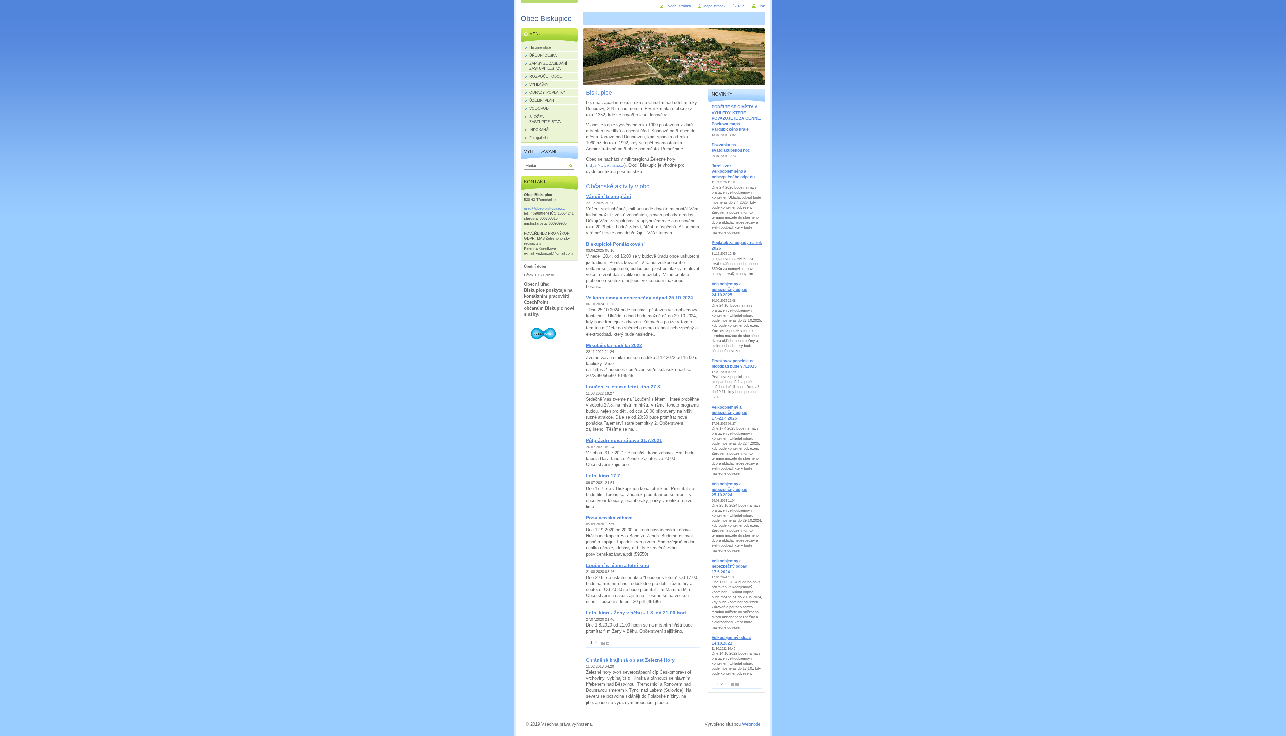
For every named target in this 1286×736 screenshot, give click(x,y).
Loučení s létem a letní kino (617, 565)
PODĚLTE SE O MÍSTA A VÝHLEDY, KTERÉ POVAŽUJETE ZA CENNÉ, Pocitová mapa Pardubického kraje (736, 118)
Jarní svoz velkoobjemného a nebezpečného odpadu (733, 171)
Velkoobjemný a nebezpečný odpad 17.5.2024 (729, 566)
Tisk (761, 6)
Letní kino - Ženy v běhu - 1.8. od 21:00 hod (636, 612)
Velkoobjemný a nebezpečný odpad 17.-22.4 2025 (729, 413)
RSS (741, 6)
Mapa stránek (714, 6)
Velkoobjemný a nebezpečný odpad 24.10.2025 (729, 289)
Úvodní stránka (678, 6)
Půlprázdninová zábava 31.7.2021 (624, 440)
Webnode (751, 724)
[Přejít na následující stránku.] (603, 642)
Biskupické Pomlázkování (615, 244)
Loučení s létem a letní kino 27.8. (623, 386)
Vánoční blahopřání (608, 196)
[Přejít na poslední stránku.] (607, 642)
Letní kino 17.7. (603, 476)
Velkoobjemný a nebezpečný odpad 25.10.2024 (639, 297)
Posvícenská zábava (609, 517)
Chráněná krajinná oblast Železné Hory (630, 660)
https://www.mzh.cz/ (605, 165)
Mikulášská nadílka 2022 (614, 345)
